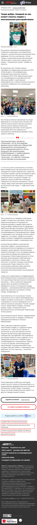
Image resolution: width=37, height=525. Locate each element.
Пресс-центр (7, 450)
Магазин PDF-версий (21, 450)
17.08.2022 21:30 (6, 8)
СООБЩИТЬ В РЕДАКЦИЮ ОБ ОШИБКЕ (16, 460)
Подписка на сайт (17, 448)
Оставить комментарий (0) (18, 407)
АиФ (15, 47)
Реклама (5, 448)
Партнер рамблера (17, 515)
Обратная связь (8, 457)
